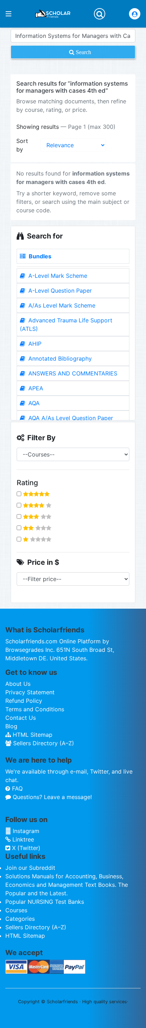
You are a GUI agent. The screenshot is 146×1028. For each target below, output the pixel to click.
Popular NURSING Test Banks (44, 901)
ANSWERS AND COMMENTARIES (72, 373)
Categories (20, 918)
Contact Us (20, 717)
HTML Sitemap (31, 734)
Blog (11, 726)
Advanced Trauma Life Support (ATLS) (66, 324)
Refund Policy (23, 700)
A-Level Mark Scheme (57, 275)
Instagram (25, 830)
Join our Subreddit (30, 867)
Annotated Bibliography (59, 358)
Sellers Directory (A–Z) (42, 743)
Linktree (22, 839)
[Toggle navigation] (100, 14)
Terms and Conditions (34, 709)
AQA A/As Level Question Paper (70, 417)
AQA (33, 403)
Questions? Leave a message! (51, 796)
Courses (16, 910)
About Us (17, 683)
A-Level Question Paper (59, 290)
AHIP (34, 343)
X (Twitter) (25, 847)
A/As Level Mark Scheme (61, 305)
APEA (35, 388)
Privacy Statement (30, 692)
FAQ (16, 788)
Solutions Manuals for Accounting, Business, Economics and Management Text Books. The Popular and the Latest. (66, 885)
